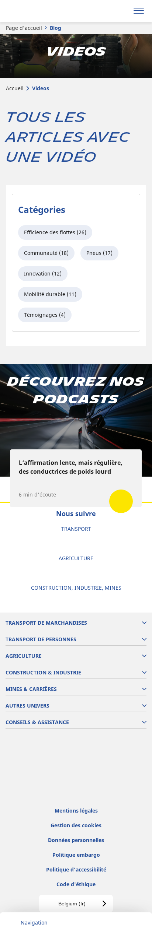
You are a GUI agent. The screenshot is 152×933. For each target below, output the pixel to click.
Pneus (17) (99, 252)
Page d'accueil (24, 27)
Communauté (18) (46, 252)
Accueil (15, 88)
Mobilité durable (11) (50, 294)
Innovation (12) (43, 273)
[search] (121, 11)
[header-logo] (35, 11)
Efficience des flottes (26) (55, 232)
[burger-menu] (138, 11)
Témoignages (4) (45, 314)
